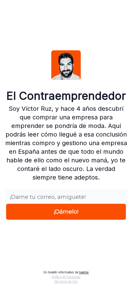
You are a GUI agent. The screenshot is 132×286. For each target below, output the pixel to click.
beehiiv (84, 272)
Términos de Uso (66, 282)
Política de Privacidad (66, 277)
